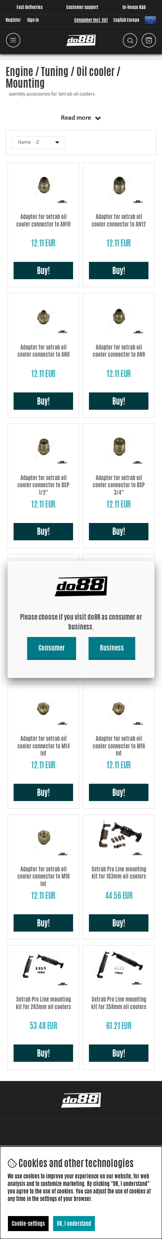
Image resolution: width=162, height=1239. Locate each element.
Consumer (51, 647)
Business (112, 647)
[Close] (154, 560)
